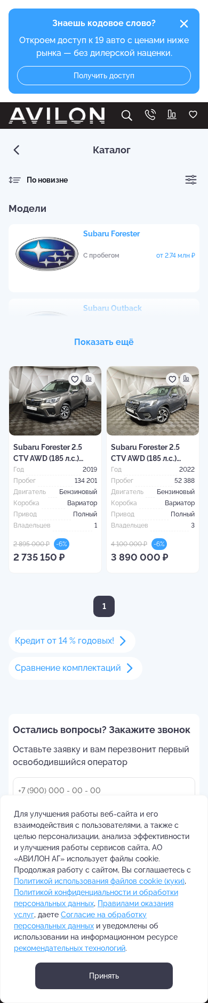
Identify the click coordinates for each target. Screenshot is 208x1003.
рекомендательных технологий (69, 948)
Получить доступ (104, 75)
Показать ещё (104, 342)
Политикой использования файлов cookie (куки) (99, 881)
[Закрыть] (184, 24)
